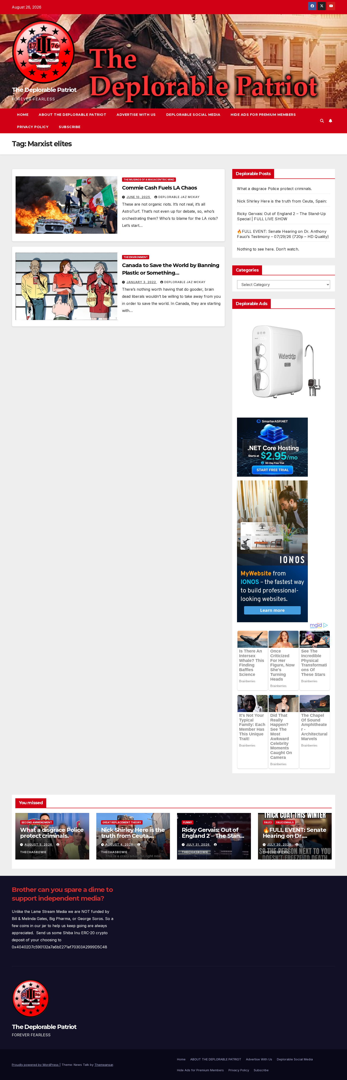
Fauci (268, 822)
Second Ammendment (36, 822)
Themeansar (103, 1065)
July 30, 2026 (279, 844)
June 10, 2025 (139, 197)
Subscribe (69, 127)
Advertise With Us (136, 114)
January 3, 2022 (142, 282)
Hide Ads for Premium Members (263, 114)
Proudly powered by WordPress (35, 1065)
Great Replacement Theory (121, 822)
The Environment (135, 257)
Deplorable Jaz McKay (179, 197)
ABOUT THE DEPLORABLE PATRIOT (72, 114)
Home (22, 114)
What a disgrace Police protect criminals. (274, 188)
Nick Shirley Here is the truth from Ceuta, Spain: (282, 201)
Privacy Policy (32, 127)
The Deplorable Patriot (44, 90)
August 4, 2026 (120, 844)
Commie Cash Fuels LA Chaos (159, 188)
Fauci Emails (285, 822)
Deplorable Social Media (193, 114)
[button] (322, 120)
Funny (187, 822)
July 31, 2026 (198, 844)
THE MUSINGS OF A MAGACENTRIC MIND (148, 179)
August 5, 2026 (39, 844)
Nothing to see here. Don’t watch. (268, 249)
